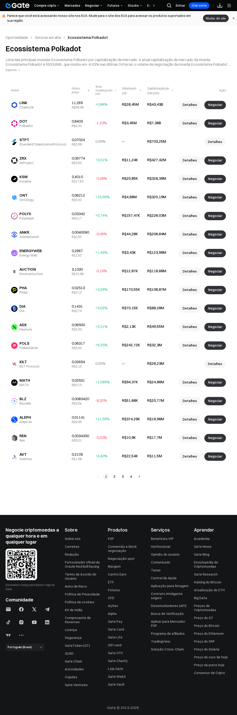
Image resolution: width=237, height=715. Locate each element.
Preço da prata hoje (209, 665)
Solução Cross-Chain (167, 649)
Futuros (114, 590)
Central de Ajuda (164, 578)
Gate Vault (116, 684)
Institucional (160, 547)
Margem (114, 566)
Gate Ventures (76, 685)
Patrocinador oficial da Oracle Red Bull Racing (82, 564)
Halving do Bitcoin (207, 582)
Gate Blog (201, 554)
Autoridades (74, 669)
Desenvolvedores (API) (168, 606)
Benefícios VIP (162, 539)
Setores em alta (48, 37)
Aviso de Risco (76, 586)
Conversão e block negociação (122, 549)
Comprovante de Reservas (78, 620)
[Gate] (18, 5)
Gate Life (115, 637)
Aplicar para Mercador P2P (168, 623)
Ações (113, 606)
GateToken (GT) (77, 646)
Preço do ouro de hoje (211, 657)
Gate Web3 (116, 677)
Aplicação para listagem (169, 586)
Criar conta (199, 5)
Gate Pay (115, 621)
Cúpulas (71, 677)
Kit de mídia (73, 610)
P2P (111, 539)
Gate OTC (115, 653)
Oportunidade (17, 37)
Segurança (73, 638)
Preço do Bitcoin (206, 626)
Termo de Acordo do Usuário (80, 576)
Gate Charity (118, 661)
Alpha (112, 614)
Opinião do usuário (165, 554)
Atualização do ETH (209, 590)
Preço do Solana (206, 649)
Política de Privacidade (82, 594)
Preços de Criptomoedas (205, 608)
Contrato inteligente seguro (167, 596)
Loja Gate (115, 669)
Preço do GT (203, 618)
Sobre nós (73, 539)
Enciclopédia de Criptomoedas (206, 564)
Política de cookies (79, 602)
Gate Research (206, 574)
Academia (202, 539)
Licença (71, 630)
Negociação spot (121, 559)
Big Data (200, 598)
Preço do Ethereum (209, 633)
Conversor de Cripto (209, 673)
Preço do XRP (204, 641)
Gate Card (116, 629)
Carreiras (72, 547)
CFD (111, 598)
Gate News (203, 547)
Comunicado (160, 562)
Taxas (156, 570)
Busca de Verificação (167, 614)
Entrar (180, 5)
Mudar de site (216, 18)
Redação (72, 554)
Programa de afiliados (168, 633)
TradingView (160, 641)
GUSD (69, 653)
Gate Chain (73, 661)
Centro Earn (117, 574)
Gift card (114, 645)
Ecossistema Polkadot (88, 37)
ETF (111, 582)
